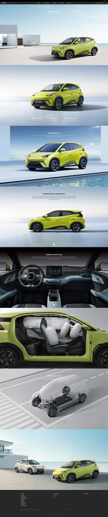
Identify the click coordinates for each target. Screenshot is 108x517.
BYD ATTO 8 (23, 504)
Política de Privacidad (23, 509)
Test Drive (69, 2)
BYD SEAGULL (23, 499)
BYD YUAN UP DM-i (24, 505)
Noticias (54, 2)
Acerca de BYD (46, 2)
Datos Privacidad (38, 509)
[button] (104, 1)
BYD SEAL (22, 500)
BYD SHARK (23, 495)
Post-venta (61, 2)
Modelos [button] (38, 2)
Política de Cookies (28, 509)
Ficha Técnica (27, 463)
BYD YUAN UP (23, 496)
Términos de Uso (34, 509)
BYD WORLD (86, 493)
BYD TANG (22, 501)
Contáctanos (54, 497)
